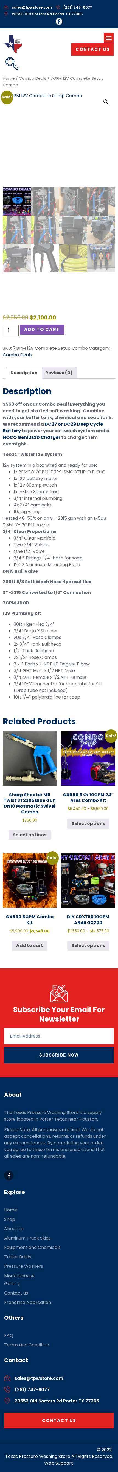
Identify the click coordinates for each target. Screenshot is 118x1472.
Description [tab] (24, 373)
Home (9, 78)
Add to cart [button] (29, 945)
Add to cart (42, 329)
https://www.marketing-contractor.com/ (51, 1450)
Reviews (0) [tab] (58, 373)
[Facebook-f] (59, 21)
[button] (108, 38)
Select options (29, 835)
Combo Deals (32, 78)
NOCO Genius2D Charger (31, 437)
